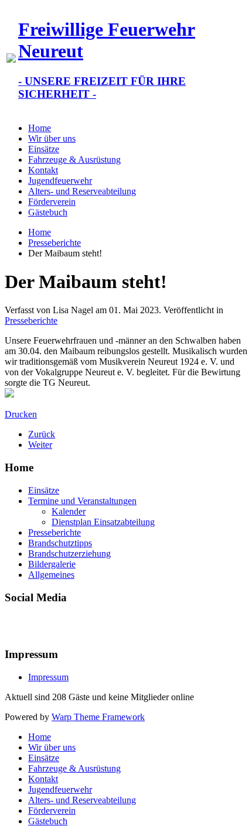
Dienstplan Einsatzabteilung (103, 522)
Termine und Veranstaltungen (82, 501)
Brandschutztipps (60, 543)
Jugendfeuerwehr (60, 181)
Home (39, 128)
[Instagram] (59, 625)
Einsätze (43, 149)
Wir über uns (52, 138)
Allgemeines (51, 575)
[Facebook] (15, 625)
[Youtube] (37, 625)
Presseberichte (54, 243)
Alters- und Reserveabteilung (82, 191)
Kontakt (43, 170)
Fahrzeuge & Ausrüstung (74, 160)
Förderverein (52, 202)
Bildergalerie (52, 564)
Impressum (48, 677)
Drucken (21, 414)
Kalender (69, 511)
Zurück (41, 434)
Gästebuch (47, 212)
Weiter (40, 445)
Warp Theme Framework (98, 717)
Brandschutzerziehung (69, 554)
